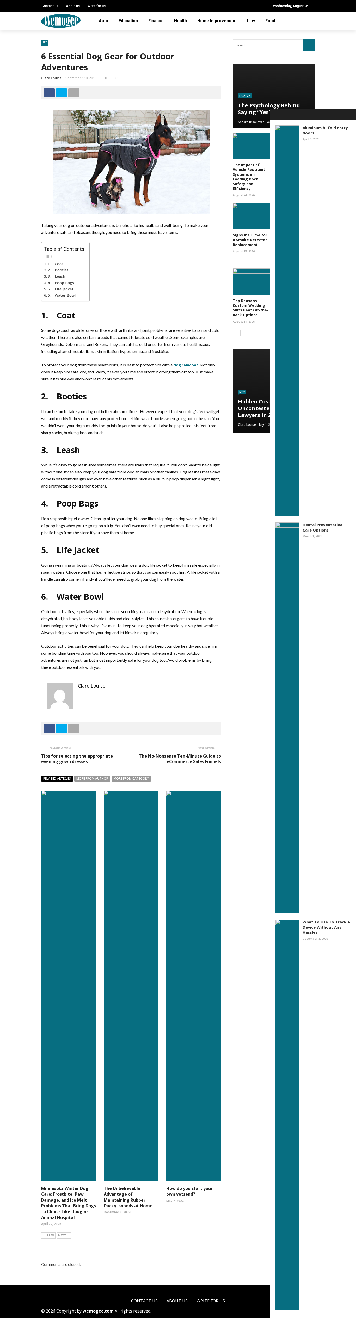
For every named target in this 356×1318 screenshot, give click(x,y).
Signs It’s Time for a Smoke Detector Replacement (250, 240)
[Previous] (237, 333)
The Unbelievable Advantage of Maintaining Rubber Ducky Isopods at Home (128, 1197)
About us (73, 6)
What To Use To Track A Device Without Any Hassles (326, 927)
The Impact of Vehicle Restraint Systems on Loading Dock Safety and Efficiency (249, 176)
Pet (44, 42)
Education (128, 20)
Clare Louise (51, 78)
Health (180, 20)
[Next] (245, 333)
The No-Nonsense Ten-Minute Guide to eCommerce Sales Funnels (180, 758)
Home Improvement (217, 20)
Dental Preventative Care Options (322, 527)
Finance (156, 20)
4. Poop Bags (61, 282)
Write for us (97, 6)
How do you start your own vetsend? (189, 1191)
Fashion (245, 95)
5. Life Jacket (60, 288)
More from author (92, 778)
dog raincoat (185, 364)
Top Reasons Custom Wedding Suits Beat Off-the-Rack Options (250, 307)
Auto (103, 20)
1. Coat (55, 263)
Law (251, 20)
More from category (131, 778)
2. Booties (58, 269)
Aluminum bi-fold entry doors (325, 130)
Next (62, 1235)
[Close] (276, 114)
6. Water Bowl (62, 295)
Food (270, 20)
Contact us (49, 6)
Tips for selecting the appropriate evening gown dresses (77, 758)
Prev (50, 1235)
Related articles (57, 778)
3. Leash (56, 276)
